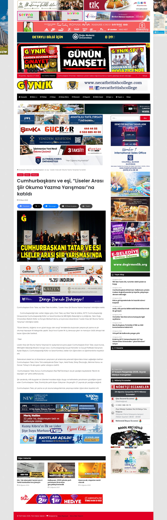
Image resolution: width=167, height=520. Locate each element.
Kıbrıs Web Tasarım (76, 516)
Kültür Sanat (99, 97)
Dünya (53, 97)
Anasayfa (23, 97)
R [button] (32, 71)
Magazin (87, 97)
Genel (20, 175)
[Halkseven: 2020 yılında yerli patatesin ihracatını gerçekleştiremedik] (61, 470)
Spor (109, 97)
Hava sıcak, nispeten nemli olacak (89, 481)
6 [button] (35, 71)
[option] (130, 364)
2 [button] (22, 71)
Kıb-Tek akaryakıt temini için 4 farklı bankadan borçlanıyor (29, 481)
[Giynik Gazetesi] (35, 85)
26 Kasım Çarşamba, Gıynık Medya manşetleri (126, 373)
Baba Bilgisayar (63, 516)
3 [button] (25, 71)
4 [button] (29, 71)
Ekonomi (77, 97)
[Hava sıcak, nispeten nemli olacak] (92, 470)
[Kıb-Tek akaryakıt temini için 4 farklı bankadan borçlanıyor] (30, 470)
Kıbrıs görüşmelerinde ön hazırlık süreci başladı (74, 76)
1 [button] (19, 71)
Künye (145, 76)
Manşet (29, 170)
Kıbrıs (33, 97)
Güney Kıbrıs (64, 97)
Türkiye (44, 97)
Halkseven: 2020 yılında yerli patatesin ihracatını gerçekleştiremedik (59, 482)
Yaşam (119, 97)
